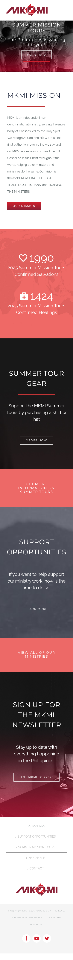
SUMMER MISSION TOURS (36, 847)
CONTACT (37, 868)
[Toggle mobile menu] (65, 7)
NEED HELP (36, 858)
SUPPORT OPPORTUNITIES (37, 836)
